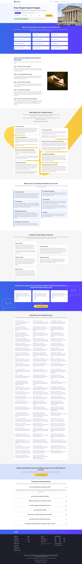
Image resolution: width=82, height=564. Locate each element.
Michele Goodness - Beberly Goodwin (39, 352)
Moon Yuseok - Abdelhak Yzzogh (38, 450)
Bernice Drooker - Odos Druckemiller (57, 338)
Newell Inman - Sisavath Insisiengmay (39, 363)
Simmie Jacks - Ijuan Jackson (20, 369)
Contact (29, 539)
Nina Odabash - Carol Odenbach (20, 396)
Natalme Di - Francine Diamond (38, 338)
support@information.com (52, 558)
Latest (29, 541)
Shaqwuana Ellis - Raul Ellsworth (38, 343)
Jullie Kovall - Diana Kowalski (56, 375)
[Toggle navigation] (68, 2)
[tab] (40, 303)
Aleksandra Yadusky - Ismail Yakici (56, 445)
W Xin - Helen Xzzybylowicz (37, 445)
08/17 (64, 541)
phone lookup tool (31, 248)
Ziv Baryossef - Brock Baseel (20, 326)
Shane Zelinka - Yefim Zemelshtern (21, 455)
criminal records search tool (61, 250)
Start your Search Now (40, 306)
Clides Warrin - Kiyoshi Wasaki (20, 439)
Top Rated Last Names (58, 545)
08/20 (64, 539)
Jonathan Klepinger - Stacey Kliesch (39, 375)
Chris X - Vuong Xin (18, 445)
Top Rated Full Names (58, 543)
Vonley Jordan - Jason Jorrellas (56, 369)
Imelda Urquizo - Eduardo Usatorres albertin (58, 428)
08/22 (55, 539)
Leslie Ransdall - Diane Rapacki (20, 412)
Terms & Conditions (44, 539)
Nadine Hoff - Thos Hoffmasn (55, 358)
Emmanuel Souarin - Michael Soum (57, 418)
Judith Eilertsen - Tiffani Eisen (20, 343)
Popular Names (58, 536)
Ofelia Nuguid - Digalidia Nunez (56, 391)
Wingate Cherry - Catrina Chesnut (38, 332)
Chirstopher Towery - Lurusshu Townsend (58, 423)
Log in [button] (51, 1)
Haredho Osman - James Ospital (56, 396)
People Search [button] (56, 1)
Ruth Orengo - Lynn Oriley (37, 396)
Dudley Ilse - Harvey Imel (19, 363)
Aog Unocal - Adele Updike (37, 428)
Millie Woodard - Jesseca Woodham (57, 439)
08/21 (60, 539)
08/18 (60, 541)
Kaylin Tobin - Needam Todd (37, 423)
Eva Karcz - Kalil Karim (19, 375)
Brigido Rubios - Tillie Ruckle (55, 412)
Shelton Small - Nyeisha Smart (38, 418)
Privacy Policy (43, 541)
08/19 (55, 541)
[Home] (17, 2)
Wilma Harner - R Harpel (19, 358)
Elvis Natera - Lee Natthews (19, 391)
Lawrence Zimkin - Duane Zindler (38, 455)
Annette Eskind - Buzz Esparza (56, 343)
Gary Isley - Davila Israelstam (55, 363)
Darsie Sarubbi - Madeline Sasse (20, 418)
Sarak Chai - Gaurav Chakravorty (20, 332)
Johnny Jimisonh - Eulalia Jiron (38, 369)
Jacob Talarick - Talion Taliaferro (20, 423)
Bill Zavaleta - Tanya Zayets (55, 450)
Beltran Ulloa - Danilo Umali (20, 428)
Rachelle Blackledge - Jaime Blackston (39, 326)
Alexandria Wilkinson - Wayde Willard (39, 439)
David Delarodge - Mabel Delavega (21, 338)
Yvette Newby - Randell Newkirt (38, 391)
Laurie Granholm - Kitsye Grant (56, 352)
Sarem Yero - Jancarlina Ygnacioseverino (22, 450)
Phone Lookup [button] (63, 1)
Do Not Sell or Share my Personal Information (46, 544)
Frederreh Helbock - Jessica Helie (38, 358)
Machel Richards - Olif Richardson (38, 412)
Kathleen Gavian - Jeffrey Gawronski (21, 352)
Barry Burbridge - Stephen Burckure (57, 326)
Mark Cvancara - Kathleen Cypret (56, 332)
